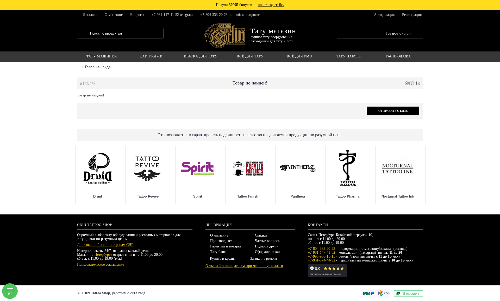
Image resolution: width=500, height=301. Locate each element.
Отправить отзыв (393, 110)
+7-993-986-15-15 (321, 256)
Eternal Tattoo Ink (176, 196)
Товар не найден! (99, 67)
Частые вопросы (267, 241)
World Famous (76, 196)
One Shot (126, 196)
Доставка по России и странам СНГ (105, 245)
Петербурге (103, 255)
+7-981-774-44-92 (321, 260)
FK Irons (226, 196)
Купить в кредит (223, 258)
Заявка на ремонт (263, 258)
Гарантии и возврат (225, 246)
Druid (376, 196)
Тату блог (218, 252)
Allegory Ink (276, 196)
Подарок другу (266, 246)
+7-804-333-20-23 (321, 249)
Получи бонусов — (250, 5)
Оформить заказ (267, 252)
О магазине (219, 235)
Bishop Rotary (326, 196)
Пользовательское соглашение (100, 264)
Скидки (261, 235)
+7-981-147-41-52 (321, 252)
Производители (222, 241)
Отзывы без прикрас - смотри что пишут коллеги (244, 266)
